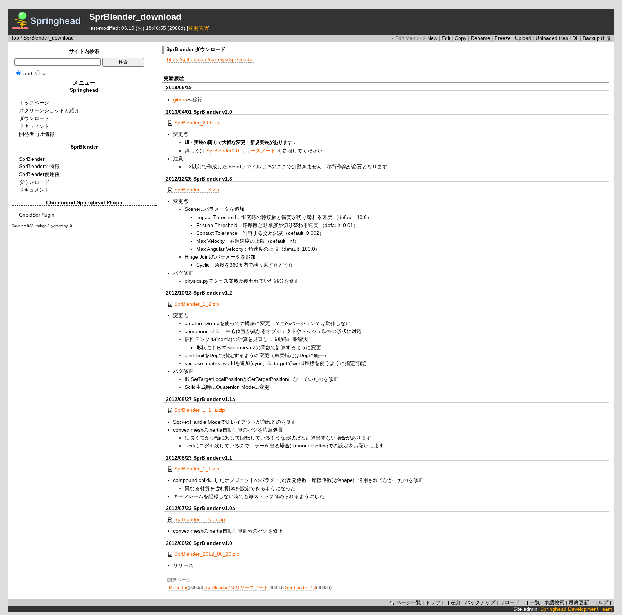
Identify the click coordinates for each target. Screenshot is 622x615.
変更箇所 (198, 28)
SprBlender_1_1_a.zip (199, 410)
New (433, 38)
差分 (456, 602)
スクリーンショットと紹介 (49, 110)
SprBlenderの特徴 (39, 166)
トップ (433, 602)
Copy (461, 38)
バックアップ (480, 602)
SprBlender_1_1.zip (196, 469)
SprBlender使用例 (39, 174)
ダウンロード (34, 118)
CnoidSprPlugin (36, 215)
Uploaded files (552, 38)
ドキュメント (34, 126)
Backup (592, 38)
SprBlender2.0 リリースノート (241, 151)
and (27, 73)
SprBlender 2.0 (300, 587)
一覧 (535, 602)
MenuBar (178, 587)
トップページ (34, 102)
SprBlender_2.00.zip (197, 123)
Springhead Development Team (576, 609)
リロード (510, 602)
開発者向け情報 (36, 134)
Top (15, 38)
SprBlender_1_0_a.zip (199, 519)
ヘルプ (600, 602)
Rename (481, 38)
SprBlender (32, 159)
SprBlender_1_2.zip (196, 304)
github (180, 99)
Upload (524, 38)
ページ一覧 (408, 602)
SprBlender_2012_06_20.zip (206, 554)
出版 (606, 38)
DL (576, 38)
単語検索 (554, 602)
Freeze (503, 38)
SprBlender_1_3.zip (196, 189)
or (44, 73)
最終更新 (579, 602)
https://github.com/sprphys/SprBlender (210, 59)
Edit (447, 38)
